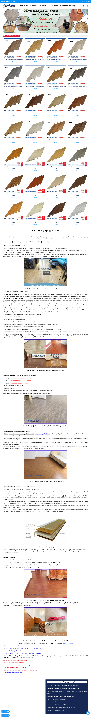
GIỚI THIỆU (64, 6)
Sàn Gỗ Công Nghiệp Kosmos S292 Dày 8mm (56, 59)
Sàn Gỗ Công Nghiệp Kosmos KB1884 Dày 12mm (13, 195)
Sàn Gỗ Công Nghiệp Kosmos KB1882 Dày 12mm (56, 168)
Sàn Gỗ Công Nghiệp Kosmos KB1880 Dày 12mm (13, 168)
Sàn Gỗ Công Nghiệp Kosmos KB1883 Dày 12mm (77, 168)
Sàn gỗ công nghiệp (52, 691)
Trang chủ (87, 1)
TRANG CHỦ (24, 6)
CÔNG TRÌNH (53, 6)
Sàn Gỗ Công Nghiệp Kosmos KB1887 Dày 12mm (56, 195)
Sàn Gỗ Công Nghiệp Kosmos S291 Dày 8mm (35, 59)
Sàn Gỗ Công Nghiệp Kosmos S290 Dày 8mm (13, 59)
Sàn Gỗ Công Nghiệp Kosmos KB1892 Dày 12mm (77, 222)
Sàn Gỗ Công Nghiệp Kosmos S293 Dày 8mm (77, 59)
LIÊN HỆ (81, 1)
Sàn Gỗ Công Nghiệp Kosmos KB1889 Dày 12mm (13, 222)
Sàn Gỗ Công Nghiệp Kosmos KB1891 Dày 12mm (56, 222)
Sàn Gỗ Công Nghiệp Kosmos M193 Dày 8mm (34, 113)
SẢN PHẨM (33, 6)
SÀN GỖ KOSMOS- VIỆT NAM (11, 35)
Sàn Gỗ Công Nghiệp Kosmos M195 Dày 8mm (77, 113)
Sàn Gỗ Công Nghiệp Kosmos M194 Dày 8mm (56, 113)
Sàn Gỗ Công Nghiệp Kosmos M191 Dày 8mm (77, 86)
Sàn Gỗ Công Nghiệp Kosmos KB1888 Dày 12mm (77, 195)
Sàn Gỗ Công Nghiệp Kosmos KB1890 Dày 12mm (35, 222)
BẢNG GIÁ (43, 6)
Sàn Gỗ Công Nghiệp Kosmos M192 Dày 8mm (13, 113)
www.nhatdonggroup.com (57, 710)
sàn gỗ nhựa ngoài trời (74, 691)
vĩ (67, 691)
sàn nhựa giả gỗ (62, 691)
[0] (87, 6)
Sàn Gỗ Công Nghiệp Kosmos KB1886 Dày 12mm (35, 195)
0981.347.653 (7, 711)
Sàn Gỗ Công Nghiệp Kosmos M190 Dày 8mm (56, 86)
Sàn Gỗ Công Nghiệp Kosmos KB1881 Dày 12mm (35, 168)
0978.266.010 (7, 715)
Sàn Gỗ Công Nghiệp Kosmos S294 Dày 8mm (13, 86)
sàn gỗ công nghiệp (68, 643)
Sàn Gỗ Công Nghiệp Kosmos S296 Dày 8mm (35, 86)
